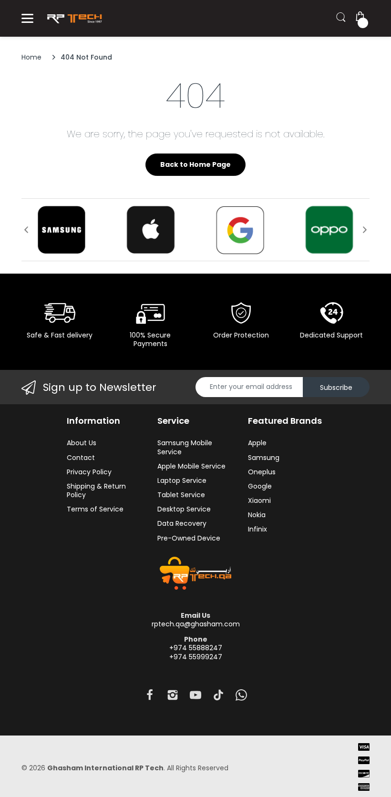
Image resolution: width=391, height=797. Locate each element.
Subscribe (336, 387)
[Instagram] (172, 697)
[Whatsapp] (241, 697)
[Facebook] (149, 697)
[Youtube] (195, 697)
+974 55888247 (195, 648)
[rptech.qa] (73, 18)
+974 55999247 (195, 657)
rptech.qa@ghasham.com (196, 624)
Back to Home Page (195, 164)
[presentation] (26, 230)
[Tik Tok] (218, 697)
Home (31, 57)
